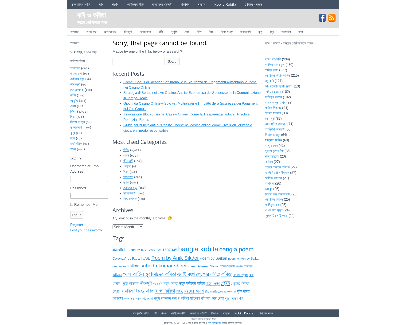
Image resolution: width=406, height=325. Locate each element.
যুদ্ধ (260, 32)
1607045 (169, 250)
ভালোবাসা (147, 298)
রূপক (300, 32)
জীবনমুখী (128, 32)
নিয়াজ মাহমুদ (272, 135)
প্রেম (186, 32)
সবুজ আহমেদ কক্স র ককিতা (171, 298)
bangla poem (236, 249)
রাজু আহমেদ (272, 156)
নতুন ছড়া (213, 283)
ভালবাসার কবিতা (132, 298)
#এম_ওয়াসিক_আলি (151, 250)
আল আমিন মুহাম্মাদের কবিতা (149, 274)
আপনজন (74, 32)
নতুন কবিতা (171, 283)
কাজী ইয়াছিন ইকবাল (277, 172)
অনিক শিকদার (227, 266)
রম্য (272, 32)
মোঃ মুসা (270, 118)
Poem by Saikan (213, 258)
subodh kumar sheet (164, 266)
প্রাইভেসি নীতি (135, 4)
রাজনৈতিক (286, 32)
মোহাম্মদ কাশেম (274, 199)
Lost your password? (86, 230)
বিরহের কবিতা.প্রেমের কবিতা (219, 291)
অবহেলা (248, 266)
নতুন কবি (158, 283)
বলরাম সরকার (273, 113)
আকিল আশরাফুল (275, 65)
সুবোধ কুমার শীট (234, 298)
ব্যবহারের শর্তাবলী (162, 4)
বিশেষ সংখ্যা (227, 32)
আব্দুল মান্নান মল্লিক (277, 167)
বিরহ (211, 32)
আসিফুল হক (272, 205)
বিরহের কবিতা (194, 290)
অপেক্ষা (239, 266)
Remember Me (86, 204)
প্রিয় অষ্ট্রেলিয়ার (214, 323)
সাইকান (195, 298)
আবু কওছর (271, 145)
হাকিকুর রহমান (273, 97)
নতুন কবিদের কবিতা (192, 283)
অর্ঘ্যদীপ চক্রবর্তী (275, 129)
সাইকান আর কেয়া (212, 298)
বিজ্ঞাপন (185, 4)
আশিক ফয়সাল (273, 178)
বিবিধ (199, 32)
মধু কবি (269, 81)
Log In (76, 215)
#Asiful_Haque (126, 249)
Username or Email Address (85, 168)
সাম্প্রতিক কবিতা (80, 4)
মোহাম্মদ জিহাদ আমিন (277, 75)
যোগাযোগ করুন (253, 4)
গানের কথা (91, 32)
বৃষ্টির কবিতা (243, 291)
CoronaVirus (122, 258)
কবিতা (226, 274)
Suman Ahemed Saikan (203, 266)
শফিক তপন (271, 70)
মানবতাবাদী (245, 32)
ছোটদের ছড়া (110, 32)
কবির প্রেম (240, 274)
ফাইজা (269, 162)
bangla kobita (198, 249)
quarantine (119, 266)
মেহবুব (268, 189)
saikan (133, 266)
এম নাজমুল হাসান (275, 102)
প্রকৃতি (174, 32)
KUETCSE (141, 258)
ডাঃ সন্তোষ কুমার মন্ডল (278, 86)
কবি (101, 4)
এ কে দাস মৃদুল (274, 210)
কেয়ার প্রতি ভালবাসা (126, 283)
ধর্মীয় (161, 32)
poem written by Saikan (244, 258)
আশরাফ (269, 183)
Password (78, 188)
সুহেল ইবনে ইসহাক (276, 216)
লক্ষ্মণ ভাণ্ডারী (273, 59)
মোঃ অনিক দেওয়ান (275, 124)
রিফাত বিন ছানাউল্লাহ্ (277, 194)
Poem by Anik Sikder (175, 258)
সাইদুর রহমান (273, 92)
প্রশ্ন (115, 4)
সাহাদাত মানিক (273, 140)
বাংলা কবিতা (165, 291)
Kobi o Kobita (225, 4)
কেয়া (251, 275)
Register (76, 225)
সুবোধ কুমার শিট (274, 151)
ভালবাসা (118, 298)
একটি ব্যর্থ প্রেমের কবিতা (198, 274)
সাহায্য (202, 4)
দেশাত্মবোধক (145, 32)
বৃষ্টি (235, 291)
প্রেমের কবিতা (240, 283)
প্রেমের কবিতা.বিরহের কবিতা (133, 291)
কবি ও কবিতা (91, 14)
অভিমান (117, 275)
